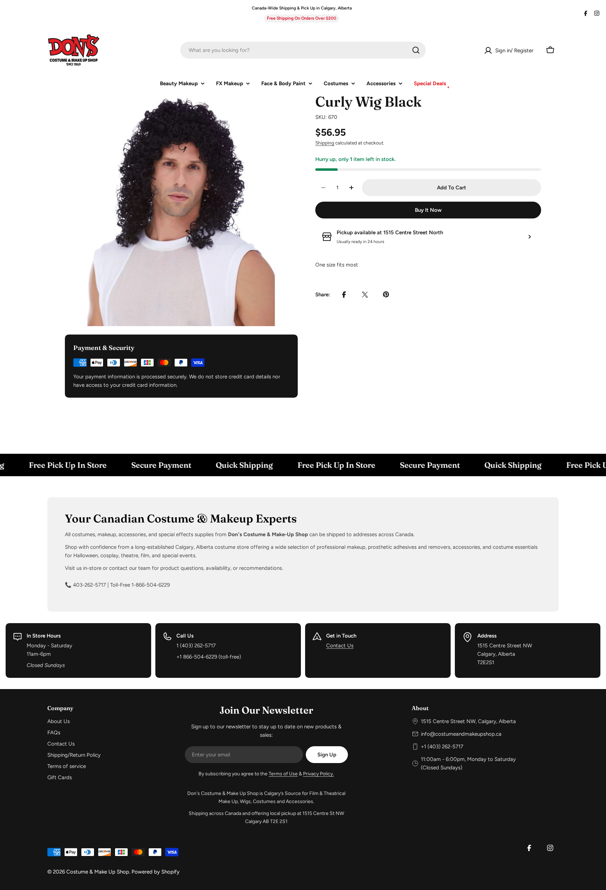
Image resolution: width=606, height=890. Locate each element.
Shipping (324, 143)
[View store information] (529, 236)
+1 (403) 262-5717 (442, 746)
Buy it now (428, 210)
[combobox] (303, 50)
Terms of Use (283, 774)
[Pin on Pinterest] (386, 294)
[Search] (416, 50)
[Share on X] (365, 294)
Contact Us (340, 645)
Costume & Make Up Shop (97, 872)
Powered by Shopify (156, 872)
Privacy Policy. (318, 774)
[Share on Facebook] (344, 294)
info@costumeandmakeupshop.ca (461, 734)
